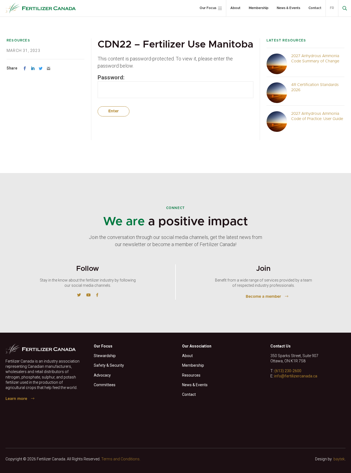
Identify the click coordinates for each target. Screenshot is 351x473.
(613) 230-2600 (287, 371)
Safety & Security (109, 365)
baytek (339, 459)
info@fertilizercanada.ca (295, 376)
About (235, 8)
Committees (104, 385)
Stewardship (105, 356)
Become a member (263, 297)
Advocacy (102, 375)
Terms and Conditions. (120, 459)
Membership (258, 8)
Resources (191, 375)
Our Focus (208, 8)
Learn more (16, 399)
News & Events (288, 8)
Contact (314, 8)
